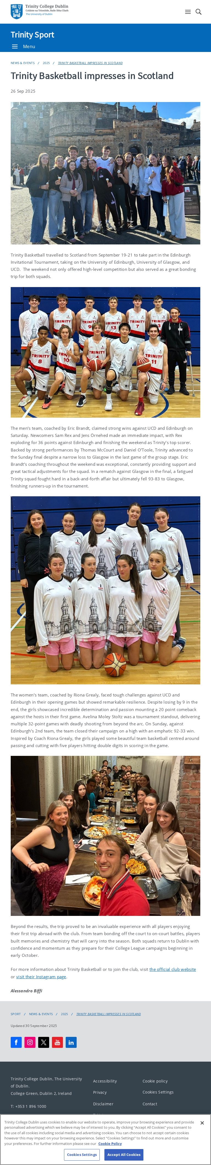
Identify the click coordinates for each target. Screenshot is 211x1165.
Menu (29, 46)
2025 (46, 63)
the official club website (172, 969)
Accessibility (105, 1081)
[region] (105, 1139)
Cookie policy (155, 1081)
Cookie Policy (110, 1143)
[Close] (202, 1123)
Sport (16, 1014)
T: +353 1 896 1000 (28, 1106)
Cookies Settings (158, 1092)
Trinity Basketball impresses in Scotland (90, 63)
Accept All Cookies (123, 1154)
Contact (150, 1103)
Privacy (100, 1092)
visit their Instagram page (41, 976)
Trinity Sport (32, 34)
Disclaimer (103, 1103)
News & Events (23, 63)
